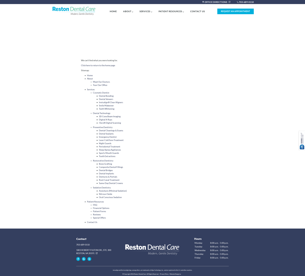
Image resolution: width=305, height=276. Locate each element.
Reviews (97, 214)
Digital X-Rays (105, 119)
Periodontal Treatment (109, 146)
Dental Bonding (106, 96)
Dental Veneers (106, 99)
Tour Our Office (100, 85)
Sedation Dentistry (102, 187)
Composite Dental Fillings (111, 167)
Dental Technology (101, 113)
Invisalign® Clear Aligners (111, 102)
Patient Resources (170, 11)
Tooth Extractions (107, 156)
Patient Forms (99, 211)
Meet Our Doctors (101, 82)
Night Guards (105, 143)
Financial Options (101, 208)
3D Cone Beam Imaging (110, 116)
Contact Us (197, 11)
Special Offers (99, 218)
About (127, 11)
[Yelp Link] (89, 259)
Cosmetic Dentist (101, 92)
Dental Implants (106, 173)
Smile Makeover (106, 105)
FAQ (95, 205)
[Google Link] (84, 259)
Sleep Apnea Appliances (110, 150)
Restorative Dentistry (103, 160)
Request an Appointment (235, 11)
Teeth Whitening (106, 109)
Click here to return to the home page (98, 65)
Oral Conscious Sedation (110, 197)
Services (145, 11)
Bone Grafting (105, 164)
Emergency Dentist (108, 137)
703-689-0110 (246, 2)
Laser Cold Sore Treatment (111, 140)
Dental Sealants (106, 133)
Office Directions (215, 2)
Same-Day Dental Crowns (111, 183)
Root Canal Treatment (109, 180)
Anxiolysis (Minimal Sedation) (113, 191)
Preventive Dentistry (102, 127)
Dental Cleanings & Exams (111, 130)
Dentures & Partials (108, 176)
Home (113, 11)
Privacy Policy (164, 274)
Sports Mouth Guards (109, 153)
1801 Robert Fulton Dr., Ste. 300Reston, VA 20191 (93, 252)
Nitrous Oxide (105, 194)
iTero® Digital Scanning (110, 123)
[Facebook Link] (78, 259)
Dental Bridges (106, 170)
